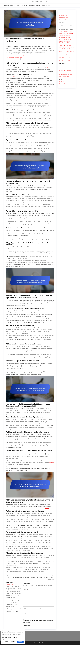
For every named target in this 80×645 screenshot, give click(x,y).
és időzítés (13, 76)
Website (25, 613)
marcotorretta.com (39, 2)
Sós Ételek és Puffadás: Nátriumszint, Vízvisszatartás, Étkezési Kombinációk (66, 59)
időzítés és (49, 67)
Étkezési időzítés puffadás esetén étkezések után (20, 574)
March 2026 (62, 81)
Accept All (20, 641)
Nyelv (6, 5)
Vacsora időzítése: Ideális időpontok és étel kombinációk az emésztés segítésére (66, 47)
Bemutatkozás (46, 5)
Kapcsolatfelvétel (35, 5)
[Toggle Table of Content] (21, 59)
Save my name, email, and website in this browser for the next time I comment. (38, 621)
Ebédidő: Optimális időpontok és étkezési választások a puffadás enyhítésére (66, 53)
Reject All (13, 641)
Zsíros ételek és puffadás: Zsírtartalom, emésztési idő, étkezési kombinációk (66, 33)
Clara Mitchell (9, 584)
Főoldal (12, 5)
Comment (25, 589)
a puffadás (22, 107)
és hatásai (47, 508)
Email (40, 608)
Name (24, 608)
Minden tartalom (22, 5)
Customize (6, 641)
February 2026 (62, 83)
